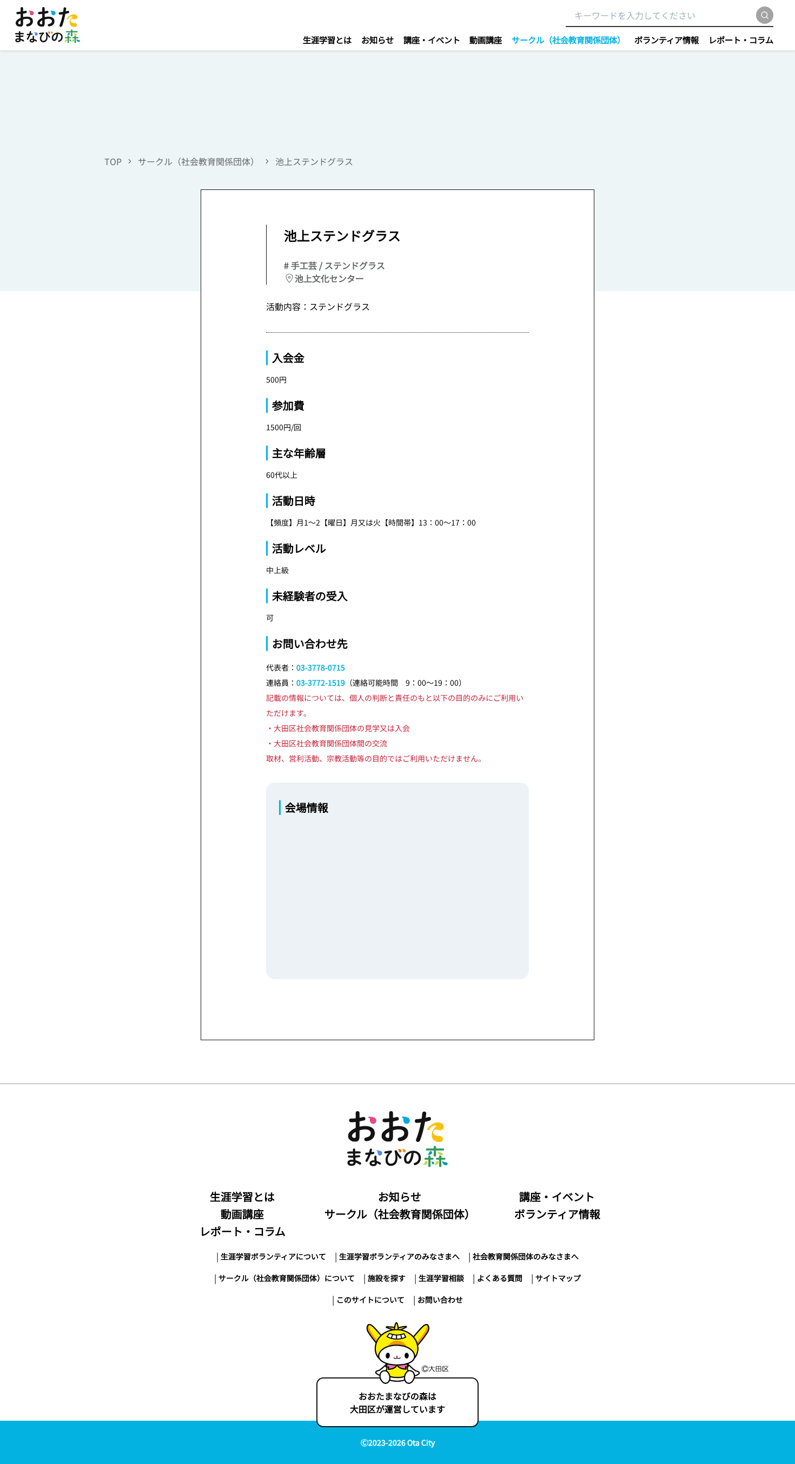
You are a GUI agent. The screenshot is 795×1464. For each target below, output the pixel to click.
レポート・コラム (740, 39)
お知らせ (377, 39)
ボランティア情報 (666, 39)
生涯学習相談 (441, 1277)
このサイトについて (370, 1299)
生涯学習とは (327, 39)
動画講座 (485, 39)
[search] (764, 15)
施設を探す (387, 1277)
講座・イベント (431, 39)
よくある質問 (499, 1277)
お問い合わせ (440, 1299)
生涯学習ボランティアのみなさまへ (399, 1256)
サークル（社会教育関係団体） (568, 39)
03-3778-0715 (320, 667)
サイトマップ (558, 1277)
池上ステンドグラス (314, 161)
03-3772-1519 (320, 682)
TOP (113, 161)
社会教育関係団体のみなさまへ (526, 1256)
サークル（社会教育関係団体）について (286, 1277)
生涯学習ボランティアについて (273, 1256)
